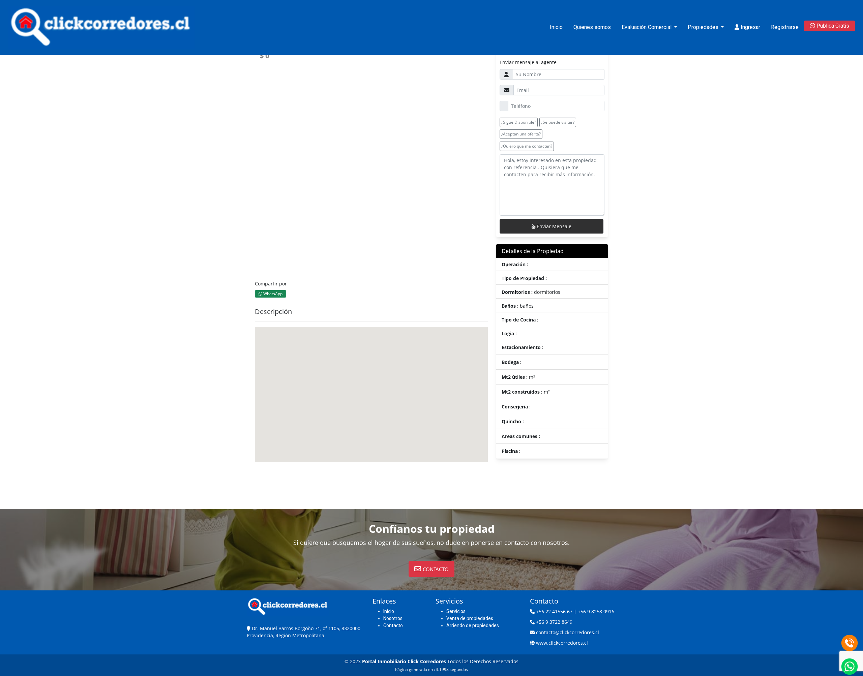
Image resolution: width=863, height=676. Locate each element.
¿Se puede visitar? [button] (557, 122)
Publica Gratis (832, 26)
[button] (431, 569)
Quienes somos (592, 27)
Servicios (456, 611)
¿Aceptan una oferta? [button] (521, 134)
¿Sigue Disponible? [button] (518, 122)
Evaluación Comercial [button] (647, 27)
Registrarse (785, 27)
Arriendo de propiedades (472, 625)
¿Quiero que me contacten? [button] (526, 146)
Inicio (556, 27)
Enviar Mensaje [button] (553, 226)
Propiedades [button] (704, 27)
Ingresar (749, 27)
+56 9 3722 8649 (554, 622)
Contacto (393, 625)
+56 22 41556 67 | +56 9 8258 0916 (575, 611)
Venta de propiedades (469, 618)
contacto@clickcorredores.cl (567, 632)
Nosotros (393, 618)
